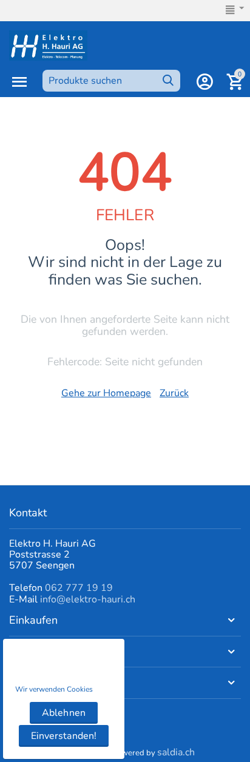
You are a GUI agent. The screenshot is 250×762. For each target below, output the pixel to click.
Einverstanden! (63, 736)
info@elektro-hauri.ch (87, 599)
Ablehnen (63, 713)
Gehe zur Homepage (106, 393)
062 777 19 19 (79, 588)
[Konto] (204, 82)
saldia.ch (176, 752)
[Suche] (168, 81)
